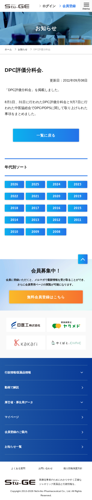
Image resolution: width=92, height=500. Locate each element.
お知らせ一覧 (13, 446)
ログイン (49, 6)
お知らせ (22, 49)
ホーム (8, 49)
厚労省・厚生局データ (19, 402)
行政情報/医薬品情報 (18, 372)
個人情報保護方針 (72, 468)
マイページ (12, 417)
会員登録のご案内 (16, 432)
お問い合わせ (45, 468)
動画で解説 (12, 387)
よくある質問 (18, 468)
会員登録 (69, 6)
